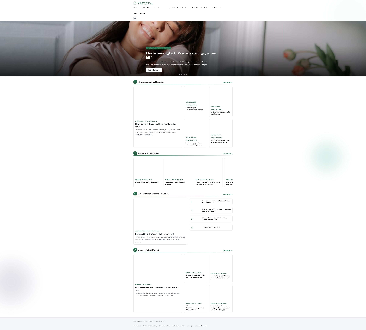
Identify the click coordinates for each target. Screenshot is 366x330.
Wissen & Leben (139, 13)
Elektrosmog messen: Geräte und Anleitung (220, 113)
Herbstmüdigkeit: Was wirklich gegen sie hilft (181, 55)
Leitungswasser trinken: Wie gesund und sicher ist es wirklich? (208, 183)
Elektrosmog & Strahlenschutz (144, 8)
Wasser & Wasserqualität (166, 8)
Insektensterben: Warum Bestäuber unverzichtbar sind (157, 288)
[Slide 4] (184, 74)
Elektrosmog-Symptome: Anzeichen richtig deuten (194, 144)
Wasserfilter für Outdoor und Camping (175, 183)
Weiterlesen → (154, 70)
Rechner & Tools (201, 326)
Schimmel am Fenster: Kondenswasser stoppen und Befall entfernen (195, 308)
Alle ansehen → (228, 82)
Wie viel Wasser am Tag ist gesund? (147, 182)
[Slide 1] (179, 74)
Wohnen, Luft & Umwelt (212, 8)
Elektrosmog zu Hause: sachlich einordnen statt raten (155, 125)
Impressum (137, 326)
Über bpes (190, 326)
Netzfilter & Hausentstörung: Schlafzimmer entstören (220, 141)
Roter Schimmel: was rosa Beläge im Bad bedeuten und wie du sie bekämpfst (220, 308)
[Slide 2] (181, 74)
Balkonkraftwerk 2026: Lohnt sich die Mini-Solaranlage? (195, 276)
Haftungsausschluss (178, 326)
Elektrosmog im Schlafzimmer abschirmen (194, 108)
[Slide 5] (186, 74)
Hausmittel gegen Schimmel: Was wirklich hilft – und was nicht (220, 278)
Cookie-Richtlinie (164, 326)
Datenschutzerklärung (150, 326)
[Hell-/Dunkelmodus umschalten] (135, 18)
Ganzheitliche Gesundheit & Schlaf (189, 8)
